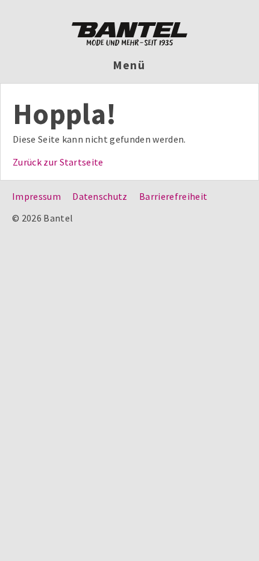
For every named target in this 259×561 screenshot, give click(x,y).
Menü (129, 65)
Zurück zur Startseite (58, 162)
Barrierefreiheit (173, 196)
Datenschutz (100, 196)
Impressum (36, 196)
